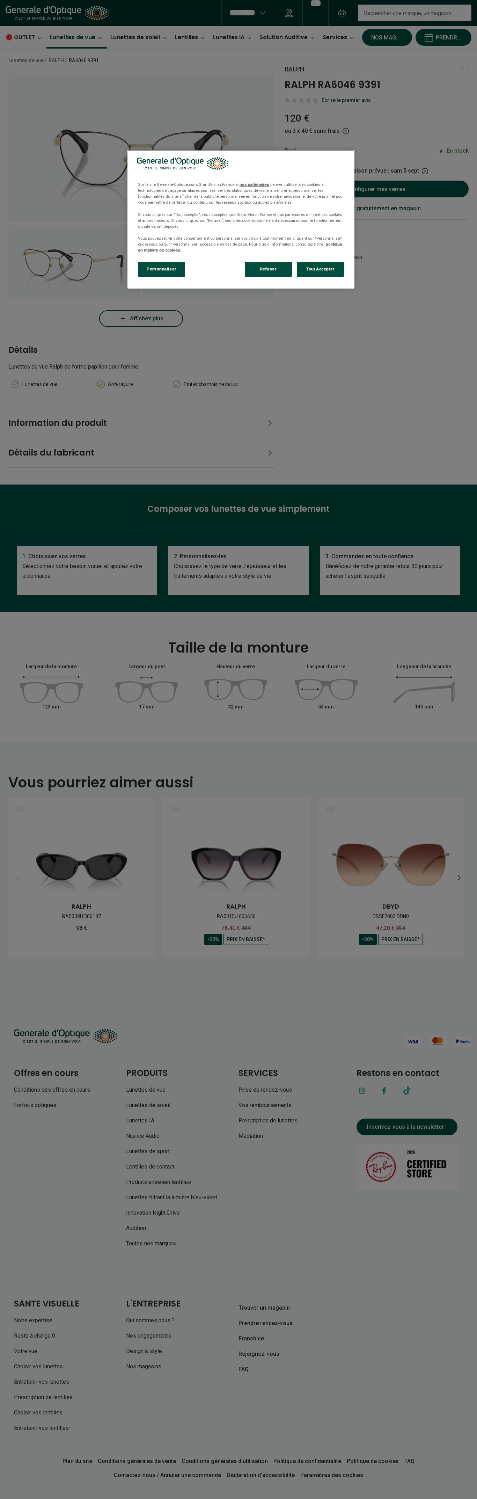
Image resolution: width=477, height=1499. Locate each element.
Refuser (268, 269)
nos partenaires (254, 184)
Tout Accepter (320, 269)
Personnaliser (161, 269)
